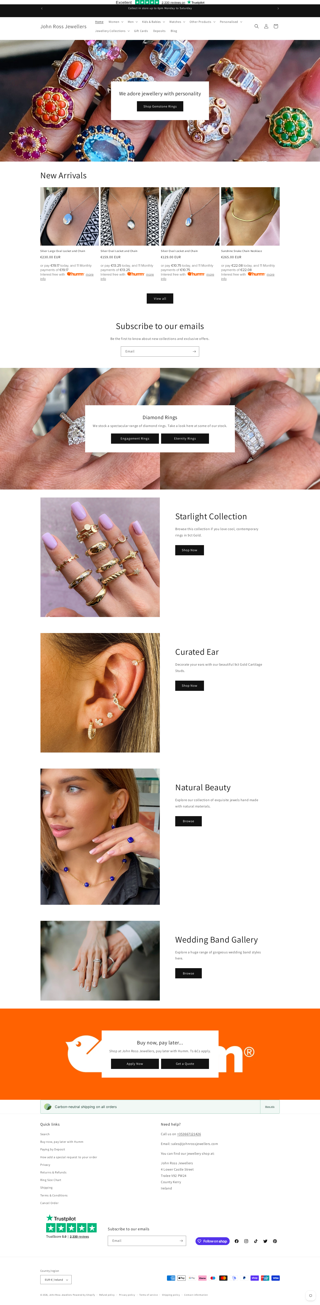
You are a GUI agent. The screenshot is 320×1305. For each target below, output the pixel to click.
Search (45, 1134)
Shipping (46, 1188)
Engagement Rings (135, 438)
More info (270, 1106)
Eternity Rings (185, 438)
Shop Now (189, 550)
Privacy (45, 1165)
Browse (188, 821)
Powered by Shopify (84, 1295)
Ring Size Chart (50, 1180)
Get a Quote (185, 1064)
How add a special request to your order (68, 1157)
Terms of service (148, 1294)
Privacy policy (127, 1294)
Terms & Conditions (54, 1195)
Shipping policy (171, 1294)
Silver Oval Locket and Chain (119, 251)
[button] (115, 21)
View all (160, 298)
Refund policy (107, 1294)
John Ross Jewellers (60, 1295)
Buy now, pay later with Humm (62, 1142)
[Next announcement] (278, 8)
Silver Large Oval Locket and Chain (62, 251)
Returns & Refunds (53, 1172)
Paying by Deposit (52, 1149)
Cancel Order (49, 1203)
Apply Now (135, 1064)
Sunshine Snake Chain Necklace (241, 251)
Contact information (196, 1294)
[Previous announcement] (42, 8)
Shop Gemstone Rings (160, 106)
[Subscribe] (194, 351)
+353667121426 (189, 1134)
